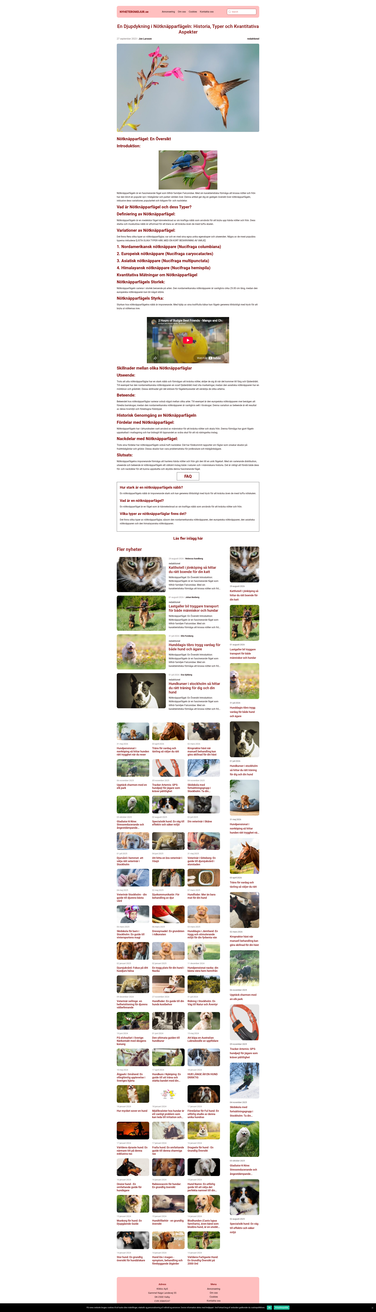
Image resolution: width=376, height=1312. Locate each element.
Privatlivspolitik (281, 1308)
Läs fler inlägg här (188, 538)
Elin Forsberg (187, 636)
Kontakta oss (207, 11)
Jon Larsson (145, 38)
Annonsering (168, 11)
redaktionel (253, 38)
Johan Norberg (192, 597)
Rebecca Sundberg (194, 558)
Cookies (193, 11)
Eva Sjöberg (186, 675)
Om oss (182, 11)
